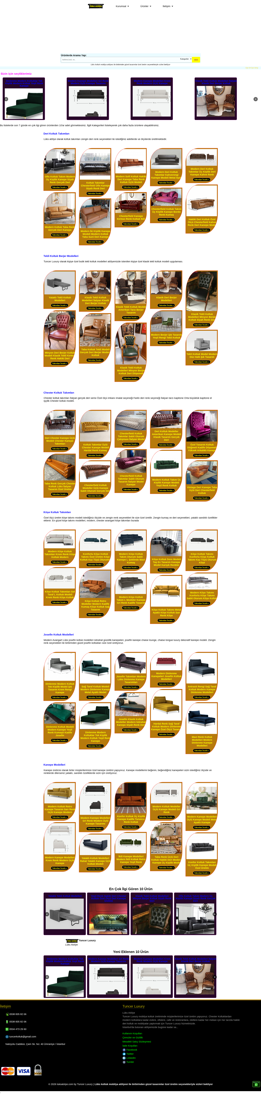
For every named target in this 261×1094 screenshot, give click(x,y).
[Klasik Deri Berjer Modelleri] (166, 294)
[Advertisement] (130, 33)
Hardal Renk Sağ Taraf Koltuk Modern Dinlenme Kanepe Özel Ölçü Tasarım (166, 726)
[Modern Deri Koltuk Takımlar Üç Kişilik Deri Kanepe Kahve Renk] (201, 165)
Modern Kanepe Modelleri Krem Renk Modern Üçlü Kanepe (88, 82)
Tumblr (130, 1062)
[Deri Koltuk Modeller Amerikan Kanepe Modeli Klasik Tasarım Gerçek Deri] (166, 428)
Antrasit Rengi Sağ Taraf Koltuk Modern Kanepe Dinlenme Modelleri (202, 689)
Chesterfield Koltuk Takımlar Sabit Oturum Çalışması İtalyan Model (131, 436)
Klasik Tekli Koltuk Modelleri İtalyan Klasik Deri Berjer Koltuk (152, 82)
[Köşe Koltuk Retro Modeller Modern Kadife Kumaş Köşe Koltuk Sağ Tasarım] (95, 597)
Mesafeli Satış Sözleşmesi (136, 1041)
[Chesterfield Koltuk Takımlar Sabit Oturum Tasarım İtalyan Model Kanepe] (130, 472)
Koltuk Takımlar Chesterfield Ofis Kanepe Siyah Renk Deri (95, 185)
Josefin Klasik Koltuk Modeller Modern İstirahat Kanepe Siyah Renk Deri (131, 722)
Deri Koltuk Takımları (56, 133)
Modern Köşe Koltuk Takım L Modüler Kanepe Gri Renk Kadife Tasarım (131, 600)
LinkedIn (131, 1058)
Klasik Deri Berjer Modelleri (166, 299)
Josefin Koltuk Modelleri (59, 634)
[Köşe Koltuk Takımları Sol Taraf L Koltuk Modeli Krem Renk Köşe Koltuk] (59, 588)
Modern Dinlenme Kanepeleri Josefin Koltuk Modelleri (166, 676)
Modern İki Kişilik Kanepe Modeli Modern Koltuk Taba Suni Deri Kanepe (95, 234)
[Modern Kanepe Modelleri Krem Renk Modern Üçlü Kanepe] (59, 854)
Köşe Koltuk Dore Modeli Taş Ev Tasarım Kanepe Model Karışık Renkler (166, 562)
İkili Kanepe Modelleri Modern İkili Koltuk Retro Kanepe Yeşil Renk (130, 859)
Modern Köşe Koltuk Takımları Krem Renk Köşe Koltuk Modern (59, 554)
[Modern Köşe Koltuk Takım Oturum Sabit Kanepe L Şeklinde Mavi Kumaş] (130, 550)
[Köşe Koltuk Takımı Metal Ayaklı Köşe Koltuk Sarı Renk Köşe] (166, 606)
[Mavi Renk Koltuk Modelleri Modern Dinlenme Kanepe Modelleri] (201, 733)
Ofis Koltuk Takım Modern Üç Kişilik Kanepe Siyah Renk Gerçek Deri (60, 179)
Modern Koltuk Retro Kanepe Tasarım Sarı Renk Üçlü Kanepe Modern (216, 83)
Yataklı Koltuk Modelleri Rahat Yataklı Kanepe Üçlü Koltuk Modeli (95, 861)
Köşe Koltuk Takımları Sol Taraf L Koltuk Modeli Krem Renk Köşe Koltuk (60, 594)
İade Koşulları (129, 1045)
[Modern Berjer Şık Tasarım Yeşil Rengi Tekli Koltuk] (166, 331)
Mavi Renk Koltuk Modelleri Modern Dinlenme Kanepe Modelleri (202, 741)
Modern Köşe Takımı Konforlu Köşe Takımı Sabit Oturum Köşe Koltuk (202, 595)
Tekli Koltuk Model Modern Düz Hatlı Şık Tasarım (202, 355)
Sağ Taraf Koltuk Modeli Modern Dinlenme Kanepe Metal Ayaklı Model (95, 689)
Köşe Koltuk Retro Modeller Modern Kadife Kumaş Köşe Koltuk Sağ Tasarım (95, 605)
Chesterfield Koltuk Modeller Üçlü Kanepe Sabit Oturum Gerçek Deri (95, 488)
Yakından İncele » (59, 187)
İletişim (166, 6)
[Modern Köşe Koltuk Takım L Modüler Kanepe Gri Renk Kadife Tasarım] (130, 593)
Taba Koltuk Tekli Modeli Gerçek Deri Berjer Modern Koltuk (95, 352)
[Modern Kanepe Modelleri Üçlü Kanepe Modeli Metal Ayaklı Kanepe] (201, 813)
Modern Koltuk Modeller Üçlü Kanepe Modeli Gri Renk (166, 809)
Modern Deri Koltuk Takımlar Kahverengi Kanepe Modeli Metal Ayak (166, 175)
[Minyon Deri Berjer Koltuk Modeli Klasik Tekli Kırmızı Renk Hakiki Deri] (59, 349)
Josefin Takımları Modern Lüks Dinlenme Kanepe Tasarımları (131, 679)
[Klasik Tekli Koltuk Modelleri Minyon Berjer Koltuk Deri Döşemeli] (130, 364)
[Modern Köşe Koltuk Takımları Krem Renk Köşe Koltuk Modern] (59, 548)
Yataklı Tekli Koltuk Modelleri (60, 299)
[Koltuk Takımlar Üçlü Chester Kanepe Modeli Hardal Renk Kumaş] (95, 441)
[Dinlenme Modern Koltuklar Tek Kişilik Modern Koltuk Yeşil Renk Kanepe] (95, 729)
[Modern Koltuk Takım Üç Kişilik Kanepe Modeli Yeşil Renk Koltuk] (166, 476)
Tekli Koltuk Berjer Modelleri (61, 255)
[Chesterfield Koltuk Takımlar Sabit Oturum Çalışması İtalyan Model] (130, 430)
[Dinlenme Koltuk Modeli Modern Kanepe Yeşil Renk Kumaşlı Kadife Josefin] (59, 723)
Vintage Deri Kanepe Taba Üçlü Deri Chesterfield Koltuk (202, 490)
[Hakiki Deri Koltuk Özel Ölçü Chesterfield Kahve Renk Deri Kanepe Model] (201, 216)
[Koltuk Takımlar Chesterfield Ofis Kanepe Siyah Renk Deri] (95, 179)
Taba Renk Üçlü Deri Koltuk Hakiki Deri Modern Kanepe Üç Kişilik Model (166, 860)
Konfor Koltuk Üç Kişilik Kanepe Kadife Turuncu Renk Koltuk (131, 819)
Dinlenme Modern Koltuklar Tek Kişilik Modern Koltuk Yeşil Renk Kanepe (95, 736)
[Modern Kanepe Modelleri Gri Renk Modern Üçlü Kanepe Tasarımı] (95, 814)
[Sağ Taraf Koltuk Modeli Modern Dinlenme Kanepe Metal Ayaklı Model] (95, 683)
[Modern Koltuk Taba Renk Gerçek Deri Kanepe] (59, 223)
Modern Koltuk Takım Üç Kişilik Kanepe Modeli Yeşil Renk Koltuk (166, 482)
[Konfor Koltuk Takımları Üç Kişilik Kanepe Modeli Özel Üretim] (201, 859)
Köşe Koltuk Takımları (57, 512)
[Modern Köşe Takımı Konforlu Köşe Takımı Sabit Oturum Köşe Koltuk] (201, 589)
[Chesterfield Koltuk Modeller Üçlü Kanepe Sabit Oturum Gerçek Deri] (95, 481)
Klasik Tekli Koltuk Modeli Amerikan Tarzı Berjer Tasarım (131, 310)
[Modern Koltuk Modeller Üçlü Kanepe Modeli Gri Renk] (166, 803)
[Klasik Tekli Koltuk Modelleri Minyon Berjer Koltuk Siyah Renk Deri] (201, 310)
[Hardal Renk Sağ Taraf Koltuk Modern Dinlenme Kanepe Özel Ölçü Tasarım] (166, 720)
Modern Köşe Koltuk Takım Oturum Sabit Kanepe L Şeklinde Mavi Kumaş (131, 558)
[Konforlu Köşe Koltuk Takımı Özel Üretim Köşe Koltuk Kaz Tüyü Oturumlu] (95, 550)
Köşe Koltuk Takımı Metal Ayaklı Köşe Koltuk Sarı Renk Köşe (166, 612)
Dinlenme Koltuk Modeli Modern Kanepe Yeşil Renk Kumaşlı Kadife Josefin (60, 731)
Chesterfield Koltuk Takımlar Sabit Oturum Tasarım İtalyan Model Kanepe (131, 480)
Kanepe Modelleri (54, 764)
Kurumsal (121, 6)
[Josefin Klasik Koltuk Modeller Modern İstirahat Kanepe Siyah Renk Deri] (130, 715)
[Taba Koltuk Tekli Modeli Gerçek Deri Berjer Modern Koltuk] (95, 346)
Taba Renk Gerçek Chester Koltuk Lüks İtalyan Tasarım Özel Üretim (59, 486)
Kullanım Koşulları (132, 1033)
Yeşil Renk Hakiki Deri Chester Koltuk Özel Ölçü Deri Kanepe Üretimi (65, 898)
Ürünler (144, 6)
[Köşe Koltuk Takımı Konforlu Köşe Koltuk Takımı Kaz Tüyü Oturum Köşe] (201, 550)
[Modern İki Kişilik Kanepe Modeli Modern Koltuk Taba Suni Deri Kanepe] (95, 227)
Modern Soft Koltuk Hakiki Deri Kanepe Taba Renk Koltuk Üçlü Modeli (131, 179)
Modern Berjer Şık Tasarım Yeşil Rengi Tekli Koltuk (166, 336)
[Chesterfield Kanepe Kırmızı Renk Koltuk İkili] (130, 212)
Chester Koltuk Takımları (59, 392)
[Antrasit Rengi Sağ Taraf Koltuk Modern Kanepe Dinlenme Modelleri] (201, 683)
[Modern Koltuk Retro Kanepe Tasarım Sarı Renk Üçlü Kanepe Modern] (59, 803)
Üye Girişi (254, 68)
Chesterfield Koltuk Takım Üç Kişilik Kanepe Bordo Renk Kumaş (166, 212)
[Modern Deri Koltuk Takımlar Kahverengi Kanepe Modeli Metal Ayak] (166, 168)
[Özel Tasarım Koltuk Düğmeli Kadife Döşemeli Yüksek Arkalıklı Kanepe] (201, 441)
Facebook (131, 1049)
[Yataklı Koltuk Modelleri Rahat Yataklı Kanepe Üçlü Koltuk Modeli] (95, 854)
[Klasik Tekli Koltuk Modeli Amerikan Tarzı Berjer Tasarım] (130, 303)
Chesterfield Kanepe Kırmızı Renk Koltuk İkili (131, 217)
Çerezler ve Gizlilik (132, 1037)
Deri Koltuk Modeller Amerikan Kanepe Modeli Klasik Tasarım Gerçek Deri (166, 435)
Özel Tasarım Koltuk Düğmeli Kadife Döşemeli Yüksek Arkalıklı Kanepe (202, 447)
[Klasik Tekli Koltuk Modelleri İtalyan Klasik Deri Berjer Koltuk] (95, 294)
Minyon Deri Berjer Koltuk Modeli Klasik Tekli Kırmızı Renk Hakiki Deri (60, 355)
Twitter (130, 1054)
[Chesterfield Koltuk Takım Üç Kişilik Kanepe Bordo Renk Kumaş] (166, 205)
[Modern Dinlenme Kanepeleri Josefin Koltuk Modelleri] (166, 670)
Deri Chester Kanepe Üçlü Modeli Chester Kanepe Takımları (60, 441)
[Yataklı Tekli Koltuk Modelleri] (59, 294)
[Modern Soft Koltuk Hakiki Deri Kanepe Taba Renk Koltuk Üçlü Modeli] (130, 173)
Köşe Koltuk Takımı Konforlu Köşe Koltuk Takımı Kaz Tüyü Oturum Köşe (202, 558)
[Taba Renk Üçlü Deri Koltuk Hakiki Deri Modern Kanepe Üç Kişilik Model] (166, 853)
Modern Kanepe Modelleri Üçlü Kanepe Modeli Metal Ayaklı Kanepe (202, 819)
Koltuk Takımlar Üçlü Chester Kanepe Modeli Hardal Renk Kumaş (95, 447)
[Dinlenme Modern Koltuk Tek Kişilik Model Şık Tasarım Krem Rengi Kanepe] (59, 680)
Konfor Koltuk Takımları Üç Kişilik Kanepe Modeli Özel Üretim (202, 865)
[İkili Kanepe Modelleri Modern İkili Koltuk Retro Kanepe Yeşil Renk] (130, 853)
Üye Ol (248, 68)
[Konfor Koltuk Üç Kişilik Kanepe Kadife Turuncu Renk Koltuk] (130, 813)
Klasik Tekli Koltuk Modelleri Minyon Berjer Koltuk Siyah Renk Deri (202, 317)
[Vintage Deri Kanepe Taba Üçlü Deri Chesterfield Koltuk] (201, 484)
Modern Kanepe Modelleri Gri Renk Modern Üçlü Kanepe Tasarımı (24, 82)
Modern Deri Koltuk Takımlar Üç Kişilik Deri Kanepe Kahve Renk (202, 172)
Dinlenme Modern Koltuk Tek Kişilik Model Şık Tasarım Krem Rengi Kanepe (60, 688)
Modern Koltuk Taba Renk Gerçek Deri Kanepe (60, 228)
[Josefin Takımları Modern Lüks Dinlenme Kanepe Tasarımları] (130, 673)
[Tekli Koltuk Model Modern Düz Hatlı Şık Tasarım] (201, 350)
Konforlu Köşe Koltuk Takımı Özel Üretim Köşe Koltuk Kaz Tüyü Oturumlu (95, 557)
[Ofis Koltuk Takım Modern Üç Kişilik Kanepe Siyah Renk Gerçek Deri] (59, 173)
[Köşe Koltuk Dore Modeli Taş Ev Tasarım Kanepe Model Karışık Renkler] (166, 556)
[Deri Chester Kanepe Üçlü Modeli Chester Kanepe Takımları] (59, 434)
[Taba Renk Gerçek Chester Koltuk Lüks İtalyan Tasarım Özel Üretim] (59, 480)
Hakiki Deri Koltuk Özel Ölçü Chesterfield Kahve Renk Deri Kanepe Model (202, 222)
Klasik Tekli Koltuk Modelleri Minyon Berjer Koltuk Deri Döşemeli (131, 370)
